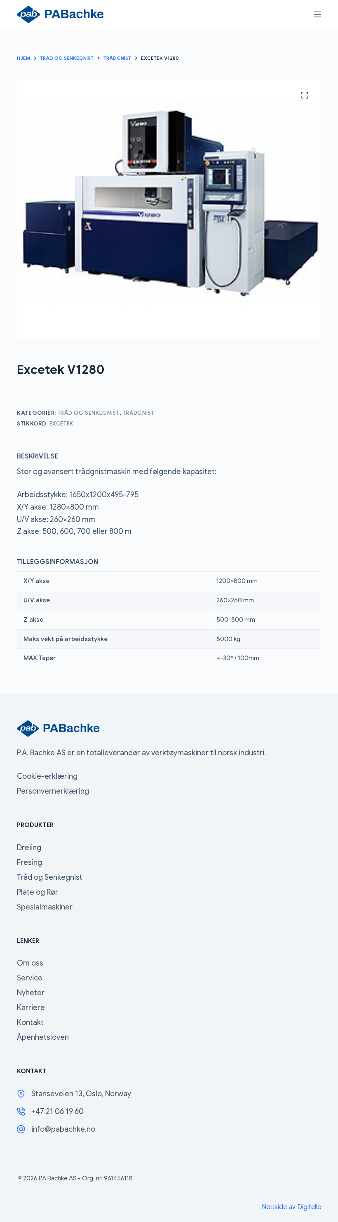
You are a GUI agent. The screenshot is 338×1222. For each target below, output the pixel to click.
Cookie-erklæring (47, 776)
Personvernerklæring (53, 791)
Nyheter (31, 992)
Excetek (61, 423)
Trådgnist (139, 412)
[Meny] (317, 14)
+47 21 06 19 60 (57, 1111)
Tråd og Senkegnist (89, 412)
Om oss (30, 963)
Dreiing (29, 847)
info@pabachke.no (63, 1129)
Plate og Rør (37, 892)
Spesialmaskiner (45, 907)
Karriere (31, 1007)
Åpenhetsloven (43, 1037)
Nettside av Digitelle (291, 1207)
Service (29, 977)
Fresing (29, 862)
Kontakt (30, 1022)
